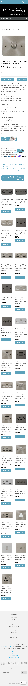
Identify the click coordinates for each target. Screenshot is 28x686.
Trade (14, 628)
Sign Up (24, 672)
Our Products (14, 632)
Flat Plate (9, 25)
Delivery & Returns (14, 626)
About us (14, 619)
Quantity (3, 72)
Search (14, 630)
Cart (25, 2)
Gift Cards (14, 622)
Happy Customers (14, 624)
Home (2, 25)
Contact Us (14, 617)
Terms (14, 634)
